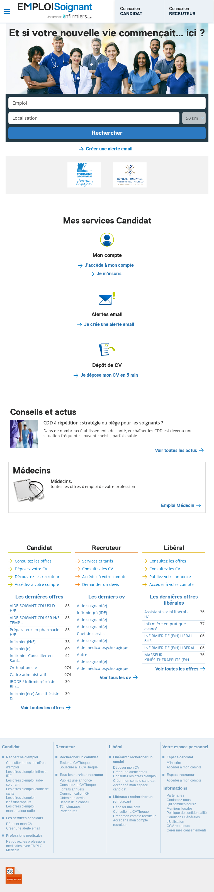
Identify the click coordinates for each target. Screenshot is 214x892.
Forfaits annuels (72, 789)
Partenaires (68, 811)
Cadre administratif (28, 674)
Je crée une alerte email (109, 324)
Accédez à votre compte (37, 584)
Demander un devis (100, 584)
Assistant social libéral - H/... (166, 614)
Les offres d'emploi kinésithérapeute (20, 800)
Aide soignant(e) (92, 605)
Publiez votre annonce (170, 576)
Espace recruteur (180, 775)
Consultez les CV (97, 568)
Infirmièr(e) (20, 648)
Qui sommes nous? (181, 804)
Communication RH (74, 793)
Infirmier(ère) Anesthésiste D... (34, 696)
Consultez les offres (33, 561)
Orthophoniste (23, 667)
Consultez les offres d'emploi (135, 776)
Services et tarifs (97, 561)
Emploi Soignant (55, 11)
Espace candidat (180, 757)
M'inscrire (174, 763)
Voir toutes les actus (176, 450)
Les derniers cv (106, 596)
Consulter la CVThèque (131, 812)
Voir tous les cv (115, 677)
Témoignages (70, 807)
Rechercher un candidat (79, 757)
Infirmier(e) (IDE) (92, 612)
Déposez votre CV (31, 568)
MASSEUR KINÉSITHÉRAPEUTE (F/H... (168, 657)
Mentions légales (180, 809)
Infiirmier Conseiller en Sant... (31, 658)
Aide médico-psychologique (102, 647)
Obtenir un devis (72, 798)
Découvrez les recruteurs (38, 576)
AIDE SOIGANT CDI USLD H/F (32, 608)
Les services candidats (24, 818)
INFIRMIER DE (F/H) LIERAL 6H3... (168, 638)
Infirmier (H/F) (22, 641)
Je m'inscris (109, 274)
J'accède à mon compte (109, 265)
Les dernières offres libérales (174, 600)
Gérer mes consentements (186, 830)
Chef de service (91, 633)
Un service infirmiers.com (69, 16)
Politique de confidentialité (187, 813)
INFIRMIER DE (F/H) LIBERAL (169, 647)
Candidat (39, 548)
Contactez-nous (179, 800)
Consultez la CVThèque (78, 785)
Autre (82, 654)
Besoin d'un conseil (74, 802)
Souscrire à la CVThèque (79, 767)
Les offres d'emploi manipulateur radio (20, 808)
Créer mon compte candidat (134, 781)
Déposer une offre (126, 807)
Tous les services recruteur (81, 775)
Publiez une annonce (76, 780)
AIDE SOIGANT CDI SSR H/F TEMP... (34, 620)
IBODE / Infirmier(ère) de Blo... (32, 684)
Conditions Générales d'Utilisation (183, 819)
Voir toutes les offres (42, 708)
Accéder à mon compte (184, 767)
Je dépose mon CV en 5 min (109, 375)
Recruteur (106, 548)
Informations (174, 788)
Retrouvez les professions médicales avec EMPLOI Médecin (25, 846)
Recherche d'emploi (22, 757)
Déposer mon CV (19, 824)
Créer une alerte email (109, 149)
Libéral (174, 548)
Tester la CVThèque (75, 763)
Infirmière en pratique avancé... (165, 626)
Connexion (131, 11)
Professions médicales (24, 836)
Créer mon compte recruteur (134, 816)
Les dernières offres (39, 596)
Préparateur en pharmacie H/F (34, 632)
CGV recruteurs (178, 826)
